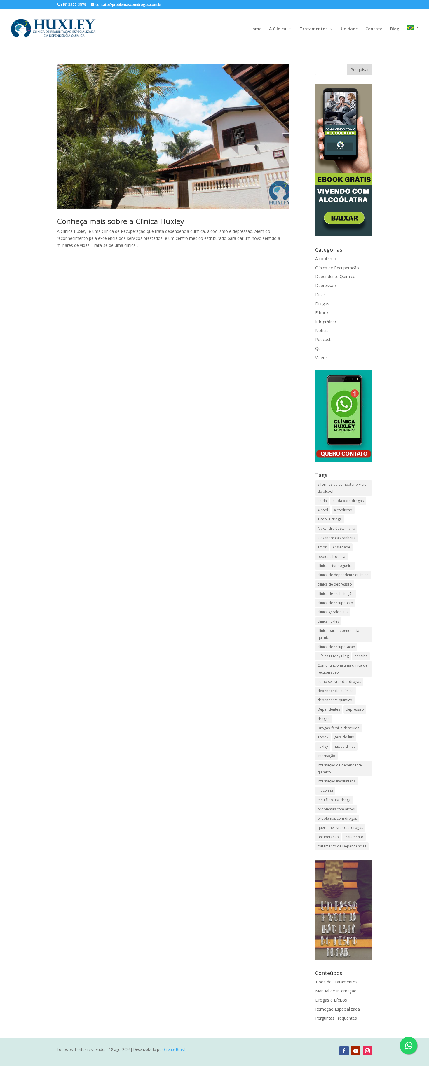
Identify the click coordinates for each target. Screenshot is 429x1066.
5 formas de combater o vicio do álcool (342, 488)
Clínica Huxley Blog (333, 655)
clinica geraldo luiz (333, 611)
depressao (355, 709)
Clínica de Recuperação (337, 267)
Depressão (325, 285)
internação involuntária (337, 781)
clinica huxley (328, 621)
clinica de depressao (335, 584)
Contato (374, 29)
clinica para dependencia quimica (338, 634)
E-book (322, 312)
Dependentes (329, 709)
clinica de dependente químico (343, 574)
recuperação (328, 836)
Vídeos (321, 357)
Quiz (319, 348)
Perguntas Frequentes (336, 1018)
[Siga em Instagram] (367, 1050)
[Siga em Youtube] (355, 1050)
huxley (323, 746)
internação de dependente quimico (340, 769)
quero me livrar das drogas (340, 827)
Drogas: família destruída (339, 728)
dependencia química (335, 690)
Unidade (349, 29)
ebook (323, 737)
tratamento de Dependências (342, 846)
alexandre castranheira (337, 537)
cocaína (361, 655)
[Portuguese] (413, 36)
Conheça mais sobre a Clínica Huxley (120, 221)
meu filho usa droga (334, 799)
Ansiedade (341, 547)
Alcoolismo (325, 258)
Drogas (322, 303)
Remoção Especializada (337, 1009)
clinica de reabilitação (336, 593)
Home (255, 29)
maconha (325, 790)
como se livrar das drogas (339, 681)
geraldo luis (344, 737)
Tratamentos (313, 29)
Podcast (323, 339)
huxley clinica (344, 746)
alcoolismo (343, 510)
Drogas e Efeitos (331, 1000)
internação (326, 755)
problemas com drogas (337, 818)
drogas (323, 718)
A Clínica (277, 29)
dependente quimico (335, 700)
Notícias (323, 330)
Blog (394, 29)
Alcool (323, 510)
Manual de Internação (336, 991)
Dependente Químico (335, 276)
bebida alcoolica (331, 556)
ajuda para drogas (348, 500)
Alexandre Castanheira (336, 528)
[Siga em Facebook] (344, 1050)
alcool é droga (330, 519)
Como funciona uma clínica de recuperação (342, 669)
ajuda (322, 500)
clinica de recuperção (335, 602)
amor (322, 547)
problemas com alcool (336, 809)
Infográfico (325, 321)
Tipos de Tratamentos (336, 982)
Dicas (320, 294)
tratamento (354, 836)
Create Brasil (174, 1049)
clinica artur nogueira (335, 565)
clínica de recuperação (336, 646)
